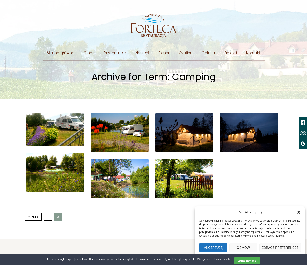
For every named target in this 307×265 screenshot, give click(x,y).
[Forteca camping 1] (184, 178)
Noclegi (142, 52)
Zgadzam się (247, 260)
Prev (34, 217)
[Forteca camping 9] (119, 132)
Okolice (185, 52)
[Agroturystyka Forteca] (153, 28)
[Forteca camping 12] (55, 129)
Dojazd (230, 52)
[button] (299, 212)
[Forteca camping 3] (55, 172)
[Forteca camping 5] (184, 132)
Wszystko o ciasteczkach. (214, 259)
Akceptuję (213, 247)
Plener (164, 52)
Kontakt (253, 52)
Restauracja (115, 52)
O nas (89, 52)
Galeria (208, 52)
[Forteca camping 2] (119, 178)
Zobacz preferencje (280, 247)
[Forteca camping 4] (249, 132)
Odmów (243, 247)
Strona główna (60, 52)
